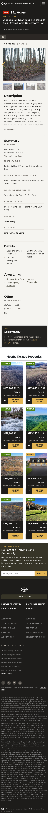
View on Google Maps (13, 156)
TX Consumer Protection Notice (16, 809)
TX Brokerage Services (36, 809)
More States (6, 673)
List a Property (34, 623)
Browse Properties (11, 604)
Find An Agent (8, 609)
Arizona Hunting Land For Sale (11, 655)
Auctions (30, 619)
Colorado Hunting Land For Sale (11, 662)
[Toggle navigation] (43, 3)
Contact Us (31, 628)
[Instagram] (20, 683)
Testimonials (8, 628)
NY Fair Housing (6, 811)
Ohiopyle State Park (15, 279)
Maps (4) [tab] (23, 44)
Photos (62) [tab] (9, 44)
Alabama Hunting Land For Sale (11, 651)
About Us (6, 619)
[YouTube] (14, 683)
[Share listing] (4, 401)
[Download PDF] (3, 37)
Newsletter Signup (36, 637)
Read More (10, 130)
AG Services (7, 637)
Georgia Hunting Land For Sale (11, 670)
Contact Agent (15, 400)
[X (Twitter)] (9, 683)
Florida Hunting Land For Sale (10, 666)
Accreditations (9, 623)
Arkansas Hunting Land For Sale (11, 658)
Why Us (29, 609)
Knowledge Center (35, 604)
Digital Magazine (34, 632)
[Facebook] (3, 683)
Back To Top (24, 597)
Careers (5, 632)
